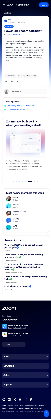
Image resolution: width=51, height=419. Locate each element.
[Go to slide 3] (20, 181)
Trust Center (19, 406)
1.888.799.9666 (10, 319)
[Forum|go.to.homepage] (18, 5)
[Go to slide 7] (34, 181)
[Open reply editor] (25, 91)
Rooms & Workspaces (13, 260)
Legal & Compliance (9, 409)
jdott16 (15, 197)
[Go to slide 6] (30, 181)
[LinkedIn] (9, 399)
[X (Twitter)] (14, 399)
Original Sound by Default (16, 286)
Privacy (10, 406)
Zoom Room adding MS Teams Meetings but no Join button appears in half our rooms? (23, 267)
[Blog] (3, 399)
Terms (4, 406)
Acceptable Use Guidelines (34, 406)
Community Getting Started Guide (20, 106)
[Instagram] (25, 399)
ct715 (15, 226)
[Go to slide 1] (14, 181)
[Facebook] (30, 399)
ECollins (16, 205)
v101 (9, 19)
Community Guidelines (16, 109)
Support (7, 384)
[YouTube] (20, 399)
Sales (6, 375)
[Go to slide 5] (26, 181)
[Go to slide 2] (16, 181)
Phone (7, 250)
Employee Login (36, 409)
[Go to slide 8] (37, 181)
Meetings (7, 13)
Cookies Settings (24, 409)
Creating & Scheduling (27, 75)
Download (8, 365)
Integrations (10, 75)
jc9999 (16, 219)
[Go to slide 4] (23, 181)
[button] (3, 5)
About (6, 356)
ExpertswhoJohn (19, 212)
